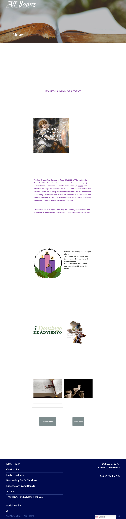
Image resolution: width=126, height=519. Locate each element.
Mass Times (13, 463)
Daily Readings (15, 475)
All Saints (17, 516)
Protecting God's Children (21, 480)
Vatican (10, 491)
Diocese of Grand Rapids (20, 486)
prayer (80, 186)
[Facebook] (7, 511)
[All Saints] (21, 8)
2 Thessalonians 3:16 (41, 210)
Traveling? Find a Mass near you (24, 496)
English (101, 517)
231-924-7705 (111, 476)
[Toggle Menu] (116, 3)
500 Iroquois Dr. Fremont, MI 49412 (108, 465)
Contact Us (12, 469)
